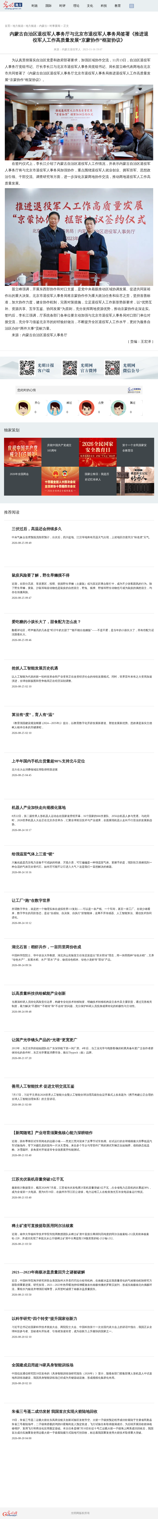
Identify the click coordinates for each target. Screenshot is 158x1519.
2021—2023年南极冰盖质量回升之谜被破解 (48, 1272)
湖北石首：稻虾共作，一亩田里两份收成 (46, 947)
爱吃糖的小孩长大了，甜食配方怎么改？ (46, 622)
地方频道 (18, 25)
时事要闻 (55, 25)
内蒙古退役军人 (71, 49)
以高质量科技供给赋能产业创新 (39, 993)
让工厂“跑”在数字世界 (31, 900)
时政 (35, 5)
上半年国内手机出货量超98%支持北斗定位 (48, 761)
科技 (104, 5)
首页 (7, 25)
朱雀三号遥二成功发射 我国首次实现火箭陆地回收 (54, 1411)
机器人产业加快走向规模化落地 (39, 807)
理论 (76, 5)
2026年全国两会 (19, 474)
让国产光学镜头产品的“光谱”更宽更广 (44, 1040)
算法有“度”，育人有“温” (33, 714)
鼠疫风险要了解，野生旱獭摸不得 (41, 575)
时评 (62, 5)
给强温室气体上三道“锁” (33, 854)
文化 (90, 5)
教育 (118, 5)
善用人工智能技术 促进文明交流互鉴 (43, 1086)
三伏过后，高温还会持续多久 (37, 529)
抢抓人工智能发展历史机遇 (35, 668)
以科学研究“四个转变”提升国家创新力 (44, 1318)
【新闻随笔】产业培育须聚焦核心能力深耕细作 (52, 1133)
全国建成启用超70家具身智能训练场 (42, 1365)
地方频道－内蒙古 (36, 25)
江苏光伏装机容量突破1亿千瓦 (38, 1179)
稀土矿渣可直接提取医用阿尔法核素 (42, 1225)
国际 (48, 5)
